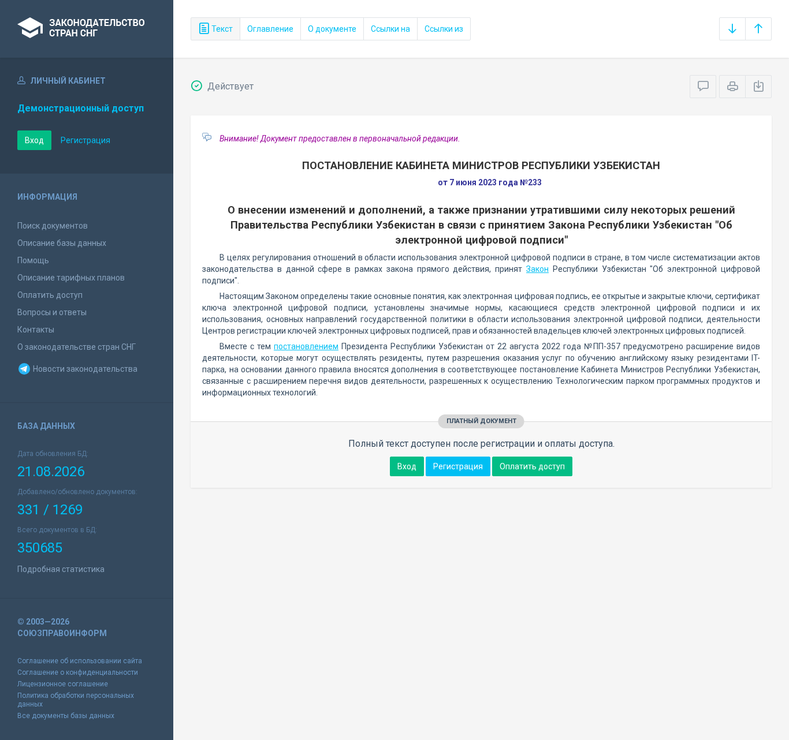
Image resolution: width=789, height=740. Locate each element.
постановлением (306, 346)
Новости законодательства (84, 368)
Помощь (33, 260)
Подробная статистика (61, 569)
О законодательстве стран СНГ (76, 347)
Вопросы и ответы (52, 312)
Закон (537, 269)
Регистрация (85, 140)
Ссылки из (444, 28)
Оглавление (270, 28)
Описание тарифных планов (71, 277)
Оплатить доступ (50, 295)
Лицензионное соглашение (62, 684)
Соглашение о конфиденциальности (77, 672)
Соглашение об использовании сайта (79, 661)
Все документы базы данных (65, 716)
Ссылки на (390, 28)
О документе (332, 28)
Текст (221, 28)
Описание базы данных (61, 243)
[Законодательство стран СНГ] (86, 29)
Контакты (35, 329)
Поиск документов (52, 225)
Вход (34, 140)
